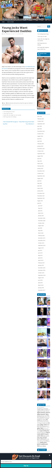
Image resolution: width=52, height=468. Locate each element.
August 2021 (40, 200)
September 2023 (41, 153)
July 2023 (39, 158)
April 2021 (40, 210)
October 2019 (41, 243)
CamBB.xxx (42, 409)
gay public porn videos (44, 426)
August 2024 (40, 136)
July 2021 (39, 203)
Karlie (4, 34)
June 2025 (39, 126)
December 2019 (41, 238)
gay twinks (42, 429)
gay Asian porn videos (43, 418)
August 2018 (41, 277)
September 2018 (41, 275)
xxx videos (43, 446)
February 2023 (40, 166)
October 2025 (40, 121)
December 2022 (40, 171)
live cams (46, 436)
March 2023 (40, 163)
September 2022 (41, 176)
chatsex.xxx (47, 409)
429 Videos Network (40, 407)
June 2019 (40, 253)
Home (3, 22)
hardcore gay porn (41, 432)
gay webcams (44, 431)
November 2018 (41, 270)
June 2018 (40, 280)
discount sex (17, 103)
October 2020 (41, 223)
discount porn (11, 103)
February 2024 (40, 143)
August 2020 (41, 225)
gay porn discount (43, 425)
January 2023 (40, 168)
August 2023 (40, 156)
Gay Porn (22, 103)
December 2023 (40, 148)
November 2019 (41, 240)
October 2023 (40, 151)
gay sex (26, 103)
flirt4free (39, 416)
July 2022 (39, 180)
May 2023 (39, 161)
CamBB (38, 409)
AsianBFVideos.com (40, 408)
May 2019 (40, 255)
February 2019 (41, 262)
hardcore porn (43, 433)
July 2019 (40, 250)
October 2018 (41, 272)
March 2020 (40, 233)
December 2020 (41, 218)
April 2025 (39, 128)
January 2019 (41, 265)
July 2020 (40, 228)
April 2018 (40, 282)
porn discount (42, 439)
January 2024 (40, 146)
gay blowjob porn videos (43, 419)
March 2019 (40, 260)
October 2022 (40, 173)
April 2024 (39, 141)
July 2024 (39, 138)
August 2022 (40, 178)
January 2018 (41, 287)
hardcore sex (7, 104)
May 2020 (40, 230)
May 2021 (40, 208)
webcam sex (42, 445)
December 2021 (40, 193)
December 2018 (41, 267)
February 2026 (40, 118)
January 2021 (41, 215)
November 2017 (41, 290)
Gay (4, 103)
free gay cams (44, 416)
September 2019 (41, 245)
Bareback (46, 408)
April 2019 (40, 258)
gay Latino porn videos (44, 423)
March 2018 (40, 285)
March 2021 (40, 213)
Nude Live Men (10, 22)
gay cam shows (44, 420)
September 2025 (41, 123)
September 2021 (41, 198)
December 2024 (40, 131)
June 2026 (39, 116)
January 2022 (40, 190)
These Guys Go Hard (42, 36)
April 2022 (39, 185)
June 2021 (40, 205)
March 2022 (40, 188)
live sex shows (42, 437)
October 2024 (40, 133)
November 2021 (41, 195)
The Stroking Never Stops (43, 34)
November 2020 (41, 220)
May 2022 (39, 183)
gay (42, 417)
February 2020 (41, 235)
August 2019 (41, 248)
